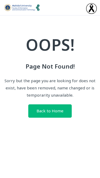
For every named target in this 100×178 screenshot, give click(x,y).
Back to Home (50, 111)
